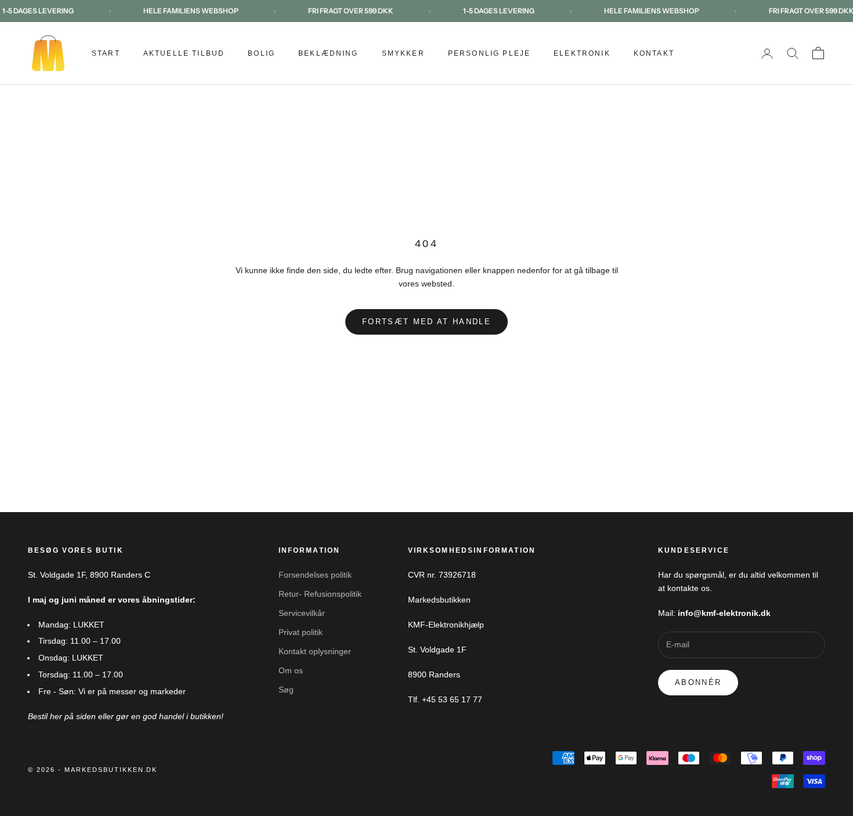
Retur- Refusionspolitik (320, 594)
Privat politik (301, 632)
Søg (286, 689)
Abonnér (698, 682)
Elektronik (582, 53)
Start (106, 53)
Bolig (261, 53)
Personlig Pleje (489, 53)
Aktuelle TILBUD (184, 53)
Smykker (403, 53)
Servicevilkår (302, 613)
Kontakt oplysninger (315, 651)
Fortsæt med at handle (426, 321)
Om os (291, 670)
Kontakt (654, 53)
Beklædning (328, 53)
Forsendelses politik (315, 574)
